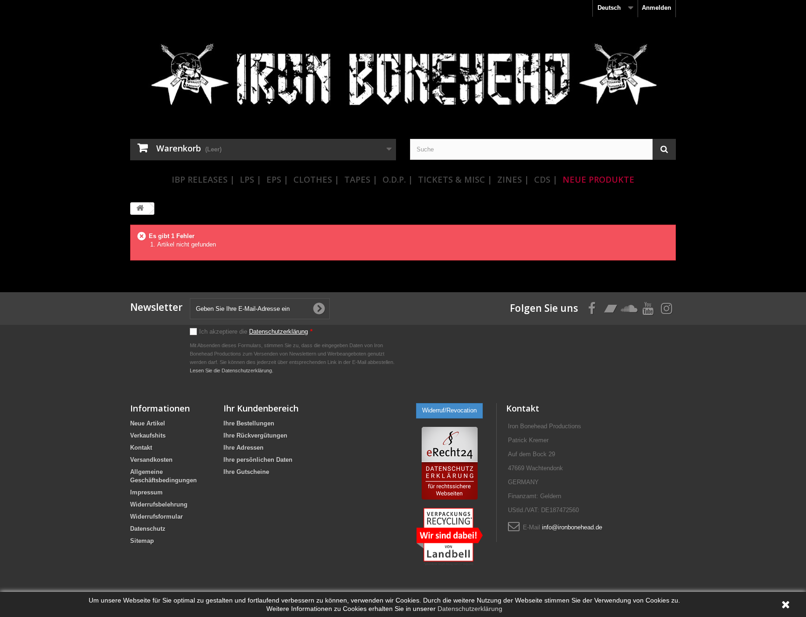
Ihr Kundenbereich (261, 408)
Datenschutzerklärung (278, 331)
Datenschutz (148, 528)
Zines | (513, 179)
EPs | (277, 179)
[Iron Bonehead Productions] (403, 79)
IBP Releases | (203, 179)
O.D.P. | (397, 179)
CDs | (545, 179)
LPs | (250, 179)
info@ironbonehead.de (572, 527)
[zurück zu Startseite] (140, 208)
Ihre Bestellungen (248, 423)
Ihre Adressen (243, 447)
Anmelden (656, 7)
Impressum (146, 492)
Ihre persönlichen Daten (257, 459)
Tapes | (360, 179)
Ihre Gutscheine (246, 471)
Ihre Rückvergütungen (255, 435)
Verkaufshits (148, 435)
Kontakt (141, 447)
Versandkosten (151, 459)
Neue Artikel (147, 423)
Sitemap (142, 540)
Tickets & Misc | (455, 179)
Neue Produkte (598, 179)
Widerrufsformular (156, 516)
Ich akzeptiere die (256, 331)
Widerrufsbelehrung (159, 504)
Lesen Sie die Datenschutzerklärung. (231, 370)
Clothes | (316, 179)
